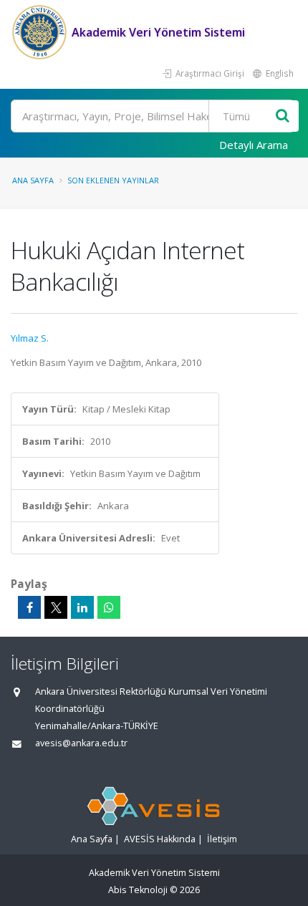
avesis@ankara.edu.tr (81, 743)
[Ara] (282, 116)
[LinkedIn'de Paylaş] (82, 607)
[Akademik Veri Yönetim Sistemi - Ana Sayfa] (41, 32)
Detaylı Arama (253, 145)
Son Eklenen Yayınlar (113, 180)
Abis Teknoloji (138, 890)
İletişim (222, 839)
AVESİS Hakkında (160, 839)
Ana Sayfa (33, 180)
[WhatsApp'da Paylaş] (108, 607)
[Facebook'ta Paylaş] (29, 607)
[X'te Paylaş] (55, 607)
